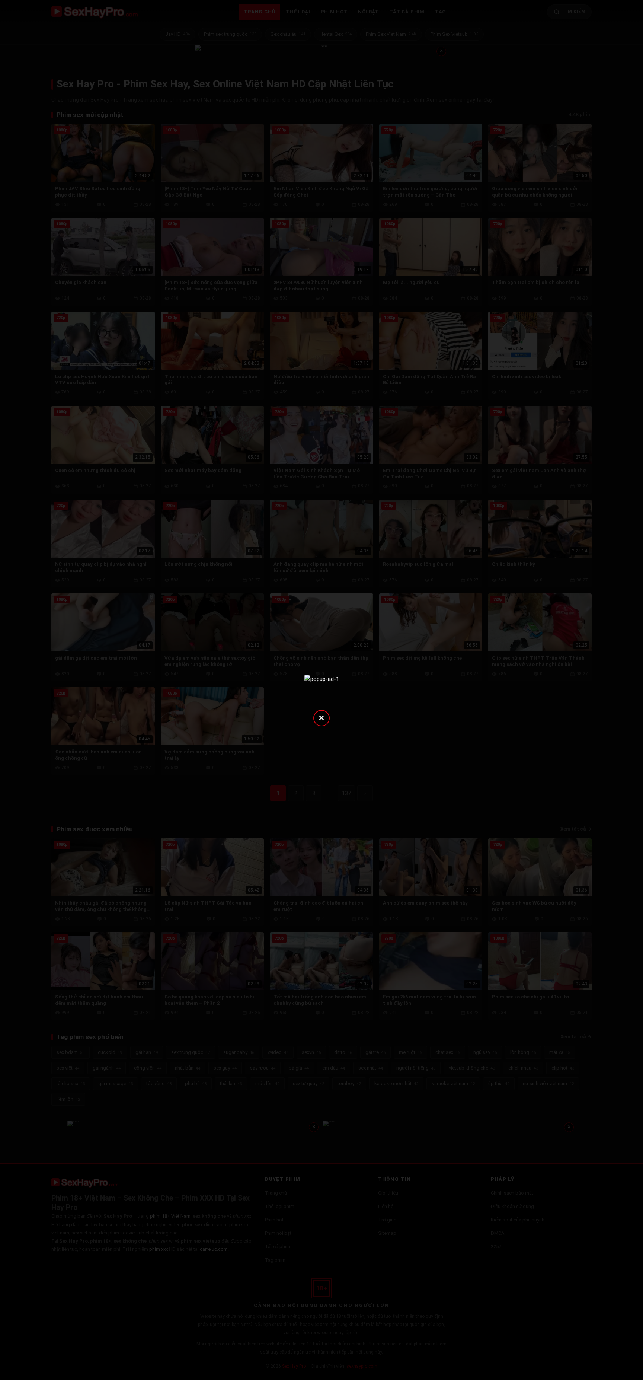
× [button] (321, 717)
